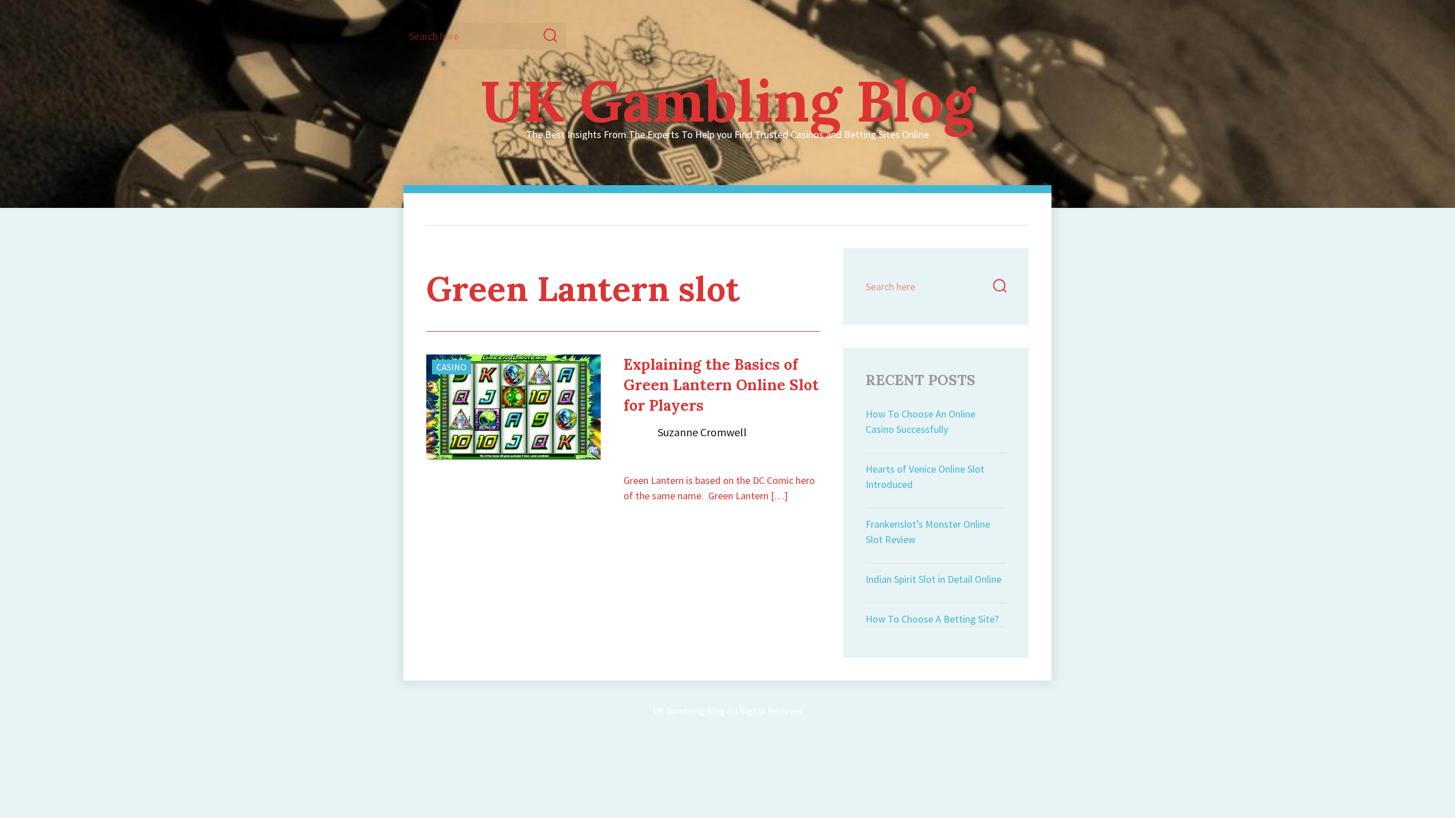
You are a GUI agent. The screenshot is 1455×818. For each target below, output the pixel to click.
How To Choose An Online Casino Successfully (920, 421)
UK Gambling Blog (727, 100)
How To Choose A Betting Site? (932, 618)
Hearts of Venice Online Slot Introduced (925, 476)
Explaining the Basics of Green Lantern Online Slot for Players (721, 385)
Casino (451, 367)
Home (492, 209)
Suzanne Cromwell (702, 432)
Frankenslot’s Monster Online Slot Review (928, 531)
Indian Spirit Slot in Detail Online (933, 579)
